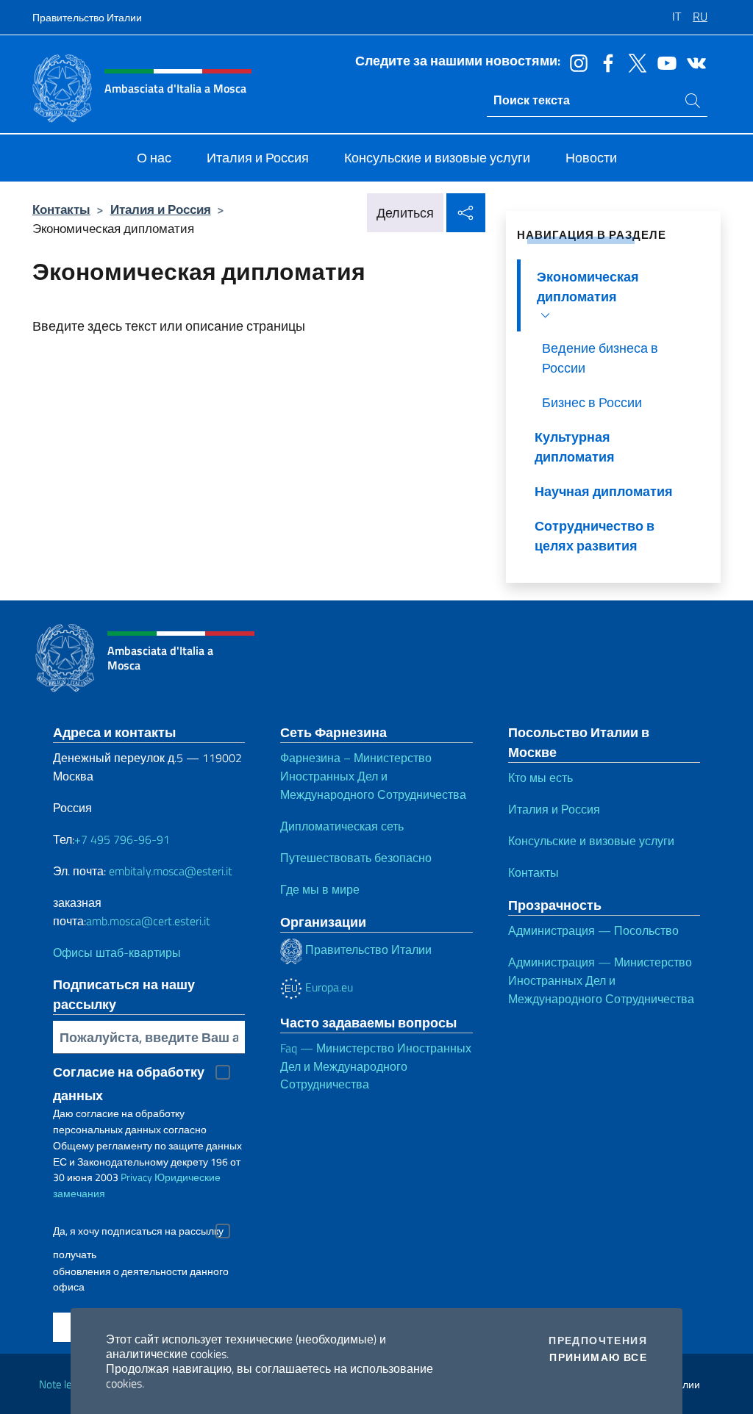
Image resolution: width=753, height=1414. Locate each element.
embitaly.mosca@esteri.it (170, 871)
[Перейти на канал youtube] (663, 62)
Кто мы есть (540, 777)
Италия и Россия (160, 209)
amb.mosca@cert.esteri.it (148, 921)
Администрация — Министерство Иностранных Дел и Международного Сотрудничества (601, 980)
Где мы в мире (320, 889)
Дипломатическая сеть (342, 826)
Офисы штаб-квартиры (117, 952)
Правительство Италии (87, 17)
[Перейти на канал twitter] (634, 62)
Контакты (61, 209)
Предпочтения (598, 1340)
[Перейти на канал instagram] (575, 62)
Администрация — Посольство (593, 930)
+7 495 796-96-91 (122, 839)
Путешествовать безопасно (356, 857)
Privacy (136, 1177)
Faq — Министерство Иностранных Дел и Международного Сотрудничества (375, 1066)
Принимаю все (598, 1357)
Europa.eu (327, 987)
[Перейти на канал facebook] (604, 62)
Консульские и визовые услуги (591, 841)
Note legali (63, 1384)
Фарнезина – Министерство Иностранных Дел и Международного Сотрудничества (373, 776)
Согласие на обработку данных (128, 1073)
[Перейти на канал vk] (692, 62)
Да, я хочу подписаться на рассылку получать (138, 1233)
